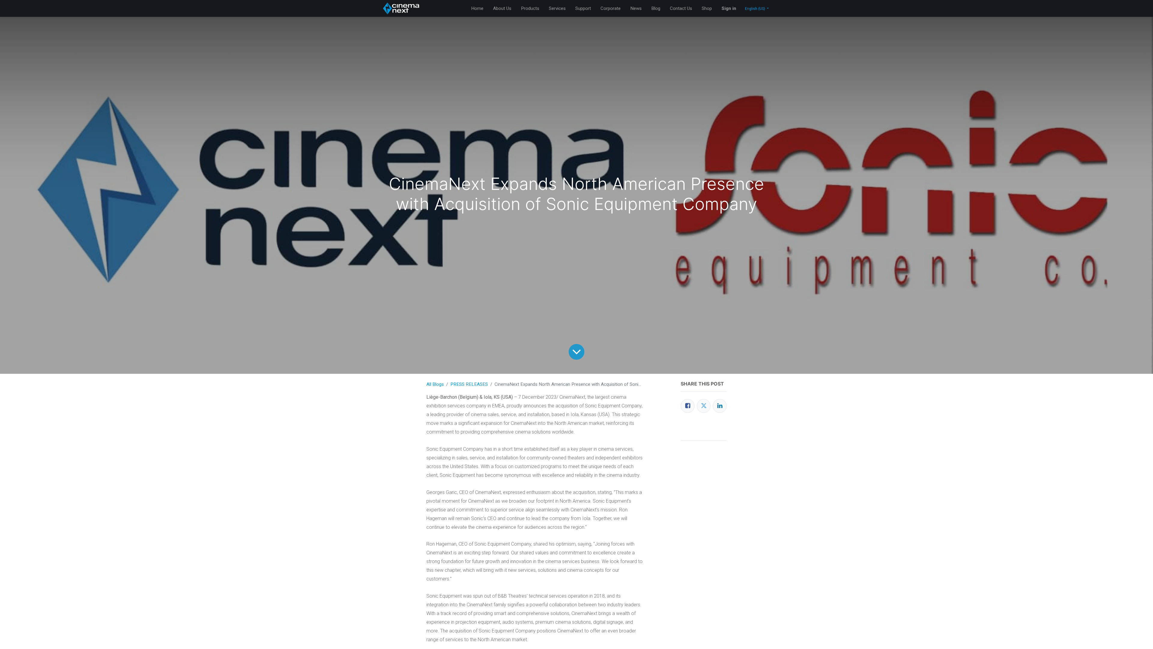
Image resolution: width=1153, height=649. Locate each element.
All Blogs (435, 384)
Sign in (729, 8)
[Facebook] (688, 406)
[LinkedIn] (720, 406)
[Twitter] (704, 406)
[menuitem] (477, 8)
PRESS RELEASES (469, 384)
